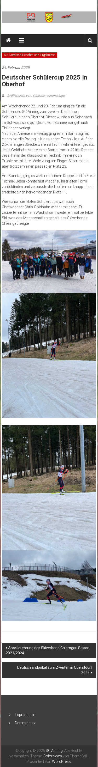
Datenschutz (25, 723)
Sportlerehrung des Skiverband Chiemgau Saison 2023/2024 (47, 650)
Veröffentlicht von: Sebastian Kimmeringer (35, 96)
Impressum (24, 715)
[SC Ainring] (8, 40)
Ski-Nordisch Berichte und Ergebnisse (29, 55)
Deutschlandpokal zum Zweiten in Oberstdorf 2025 (54, 670)
